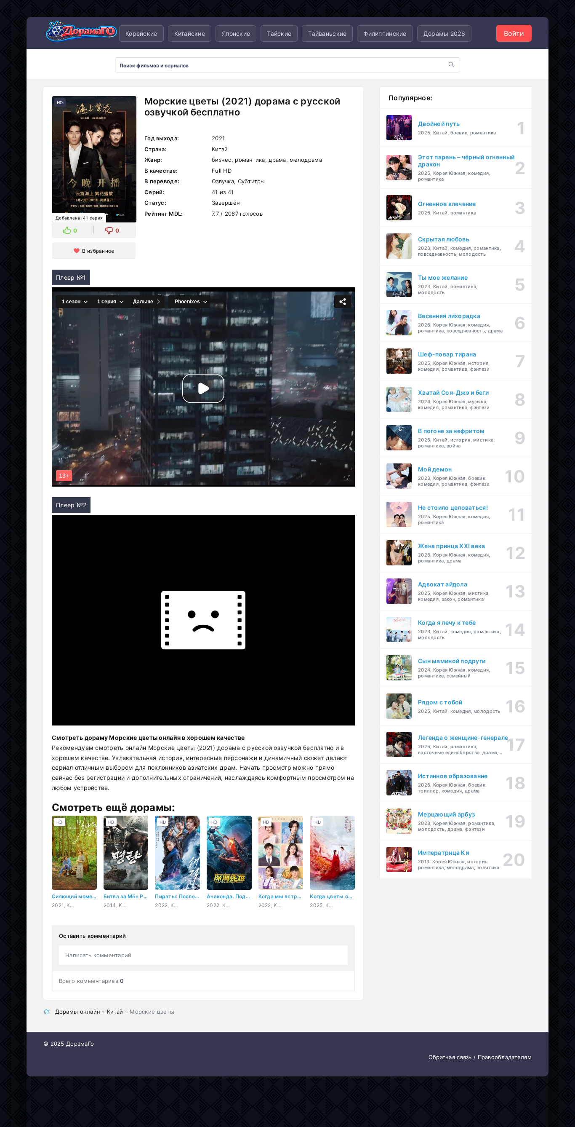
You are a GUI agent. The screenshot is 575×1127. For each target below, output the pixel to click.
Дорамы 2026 (444, 33)
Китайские (189, 33)
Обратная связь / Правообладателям (480, 1057)
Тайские (279, 33)
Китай (115, 1011)
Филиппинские (384, 33)
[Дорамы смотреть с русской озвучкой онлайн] (81, 33)
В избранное (98, 251)
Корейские (141, 33)
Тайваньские (327, 33)
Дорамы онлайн (78, 1011)
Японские (236, 33)
